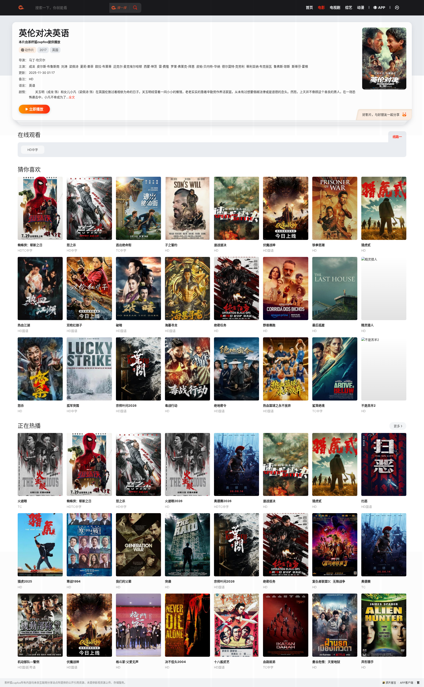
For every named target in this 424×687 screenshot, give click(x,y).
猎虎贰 (366, 245)
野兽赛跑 (269, 325)
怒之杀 (71, 245)
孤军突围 (73, 405)
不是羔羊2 (368, 405)
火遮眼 (22, 501)
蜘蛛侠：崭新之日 (30, 245)
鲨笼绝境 (318, 405)
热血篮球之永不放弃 (277, 405)
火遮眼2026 (173, 501)
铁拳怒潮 (318, 245)
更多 (397, 426)
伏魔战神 (269, 245)
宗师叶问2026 (126, 405)
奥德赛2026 (222, 501)
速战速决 (220, 245)
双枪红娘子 (74, 325)
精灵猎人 (367, 325)
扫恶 (364, 501)
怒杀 (21, 405)
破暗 (119, 325)
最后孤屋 (318, 325)
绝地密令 (220, 405)
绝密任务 (220, 325)
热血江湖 (24, 325)
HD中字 (32, 150)
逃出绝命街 (123, 245)
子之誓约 (171, 245)
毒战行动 (171, 405)
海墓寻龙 (171, 325)
